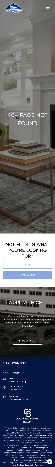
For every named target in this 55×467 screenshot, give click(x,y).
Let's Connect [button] (27, 341)
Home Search (27, 275)
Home (28, 265)
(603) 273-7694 (15, 390)
